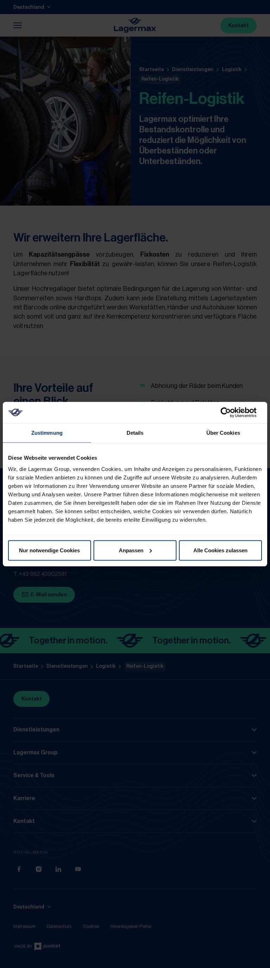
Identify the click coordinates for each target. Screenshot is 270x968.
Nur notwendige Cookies (49, 550)
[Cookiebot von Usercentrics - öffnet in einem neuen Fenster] (231, 412)
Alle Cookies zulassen (220, 550)
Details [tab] (135, 433)
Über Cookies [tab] (223, 433)
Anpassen (131, 550)
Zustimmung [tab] (47, 433)
